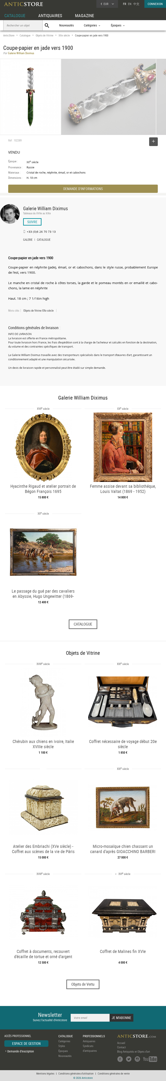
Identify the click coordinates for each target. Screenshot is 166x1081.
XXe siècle (64, 35)
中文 (136, 4)
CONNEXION (155, 4)
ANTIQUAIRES (50, 15)
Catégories (64, 1041)
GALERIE (27, 240)
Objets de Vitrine (44, 35)
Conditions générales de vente (114, 1073)
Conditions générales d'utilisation (76, 1073)
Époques (63, 1051)
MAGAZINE (84, 15)
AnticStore (8, 35)
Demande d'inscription (20, 1051)
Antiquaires (89, 1041)
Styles (61, 1046)
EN (129, 4)
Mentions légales (45, 1073)
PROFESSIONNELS (94, 1036)
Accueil (121, 1043)
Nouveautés (66, 25)
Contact (121, 1047)
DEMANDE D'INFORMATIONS (83, 188)
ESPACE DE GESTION (26, 1043)
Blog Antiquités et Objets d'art (133, 1051)
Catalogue (25, 35)
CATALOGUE (14, 15)
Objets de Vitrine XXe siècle (38, 310)
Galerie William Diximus (45, 208)
